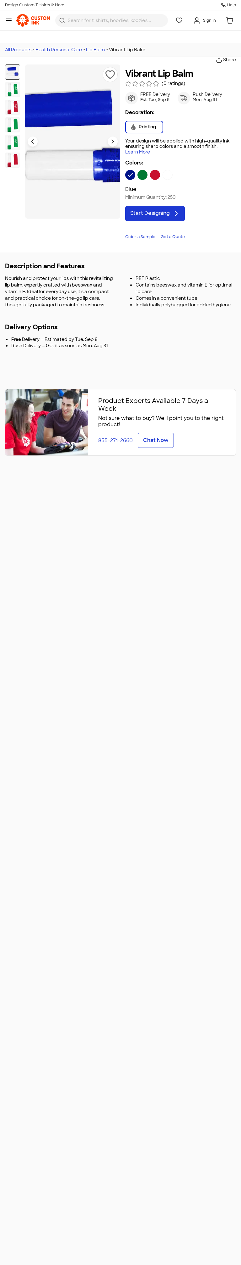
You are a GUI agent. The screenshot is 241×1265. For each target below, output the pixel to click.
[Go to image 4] (12, 124)
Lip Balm (95, 50)
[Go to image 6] (12, 160)
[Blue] (130, 175)
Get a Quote (173, 236)
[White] (168, 175)
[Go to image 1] (12, 72)
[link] (33, 20)
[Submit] (62, 20)
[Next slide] (113, 142)
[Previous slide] (33, 142)
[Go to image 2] (12, 89)
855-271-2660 (115, 440)
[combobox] (111, 20)
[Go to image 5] (12, 142)
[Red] (155, 175)
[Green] (142, 175)
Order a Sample (140, 236)
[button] (110, 74)
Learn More (137, 152)
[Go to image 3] (12, 107)
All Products (18, 50)
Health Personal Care (58, 50)
